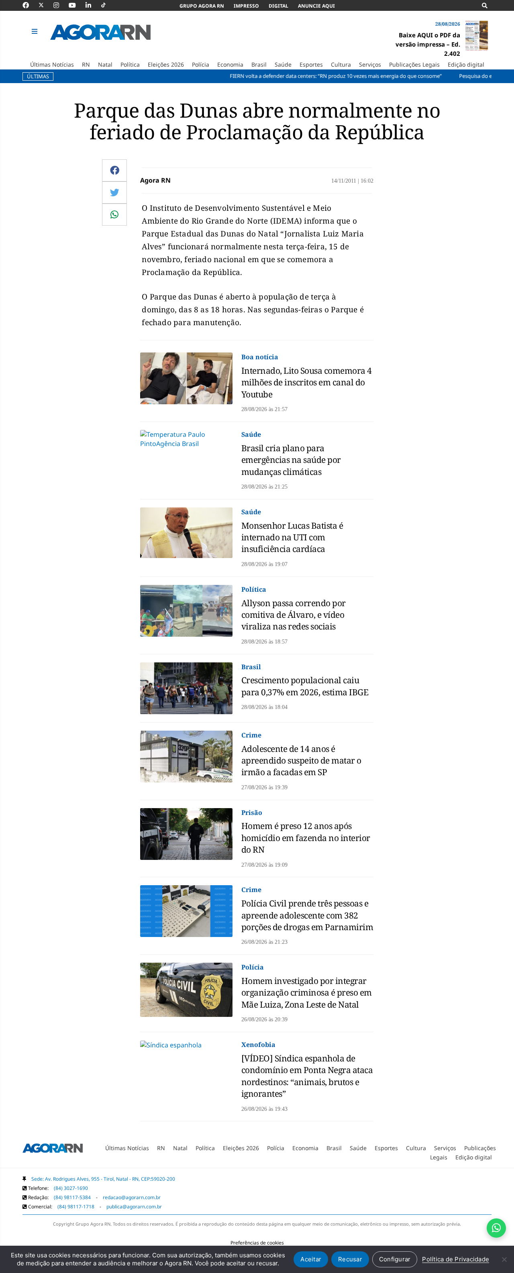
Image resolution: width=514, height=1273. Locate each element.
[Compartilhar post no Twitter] (114, 192)
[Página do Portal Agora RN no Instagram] (60, 5)
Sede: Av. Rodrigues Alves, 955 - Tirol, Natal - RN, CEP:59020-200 (103, 1178)
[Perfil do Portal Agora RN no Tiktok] (107, 5)
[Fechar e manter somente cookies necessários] (504, 1259)
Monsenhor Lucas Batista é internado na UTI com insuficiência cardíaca (292, 537)
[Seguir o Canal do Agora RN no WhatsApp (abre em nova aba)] (496, 1228)
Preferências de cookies (257, 1242)
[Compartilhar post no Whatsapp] (114, 214)
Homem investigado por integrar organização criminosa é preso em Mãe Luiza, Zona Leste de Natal (306, 992)
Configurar (395, 1259)
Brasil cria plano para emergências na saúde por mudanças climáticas (291, 459)
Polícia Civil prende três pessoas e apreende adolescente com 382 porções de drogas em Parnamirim (307, 915)
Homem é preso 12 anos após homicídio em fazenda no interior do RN (305, 837)
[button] (35, 31)
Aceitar (310, 1259)
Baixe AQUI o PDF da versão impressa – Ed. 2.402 (428, 44)
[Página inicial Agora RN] (52, 1149)
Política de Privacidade (455, 1259)
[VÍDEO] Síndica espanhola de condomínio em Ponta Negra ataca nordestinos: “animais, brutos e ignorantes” (307, 1076)
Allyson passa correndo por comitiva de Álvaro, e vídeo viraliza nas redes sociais (293, 614)
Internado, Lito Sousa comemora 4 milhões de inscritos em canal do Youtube (306, 382)
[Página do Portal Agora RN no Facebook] (29, 5)
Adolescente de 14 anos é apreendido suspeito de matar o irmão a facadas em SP (301, 760)
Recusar (350, 1259)
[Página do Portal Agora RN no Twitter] (46, 5)
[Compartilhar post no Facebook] (114, 170)
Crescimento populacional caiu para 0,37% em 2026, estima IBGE (305, 685)
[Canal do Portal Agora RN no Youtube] (76, 5)
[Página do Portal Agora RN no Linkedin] (92, 5)
